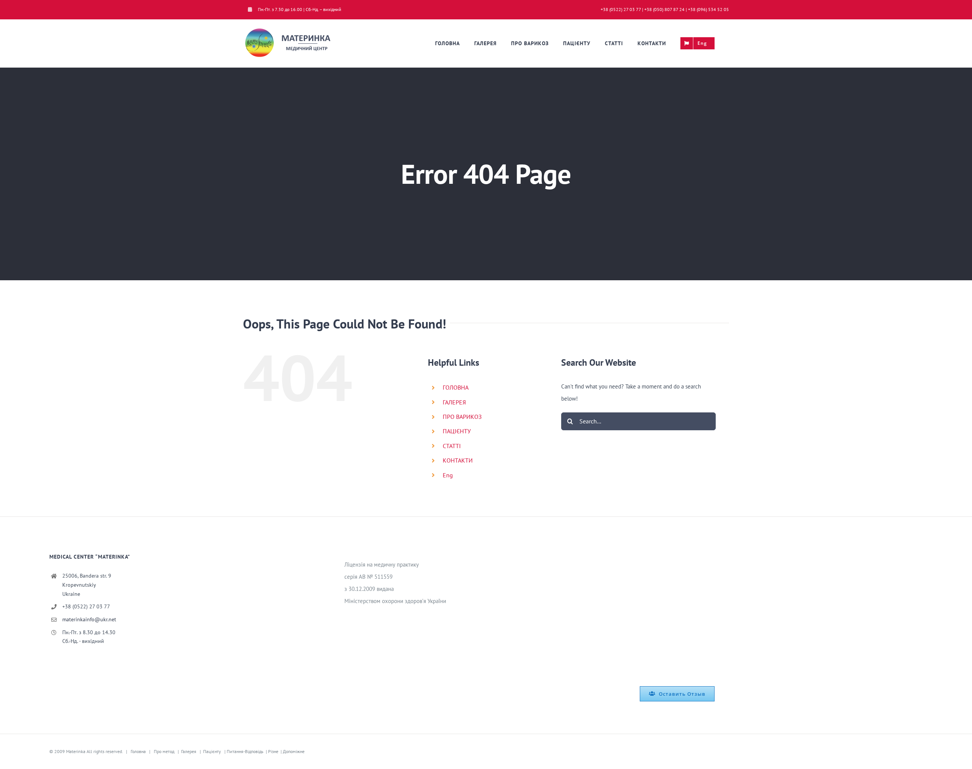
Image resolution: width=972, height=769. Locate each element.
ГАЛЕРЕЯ (454, 402)
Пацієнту (212, 751)
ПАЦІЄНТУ (457, 431)
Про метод (164, 751)
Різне (273, 751)
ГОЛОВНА (456, 387)
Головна (138, 751)
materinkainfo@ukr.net (89, 619)
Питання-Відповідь (245, 751)
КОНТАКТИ (458, 460)
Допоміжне (294, 751)
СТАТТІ (452, 446)
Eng (448, 475)
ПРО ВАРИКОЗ (462, 416)
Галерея (188, 751)
